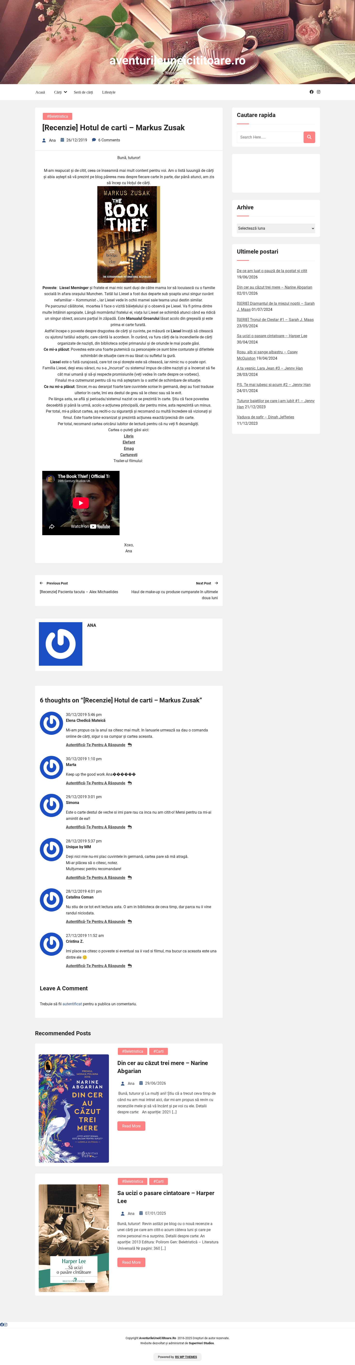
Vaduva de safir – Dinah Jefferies (265, 417)
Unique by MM (78, 847)
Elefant (129, 442)
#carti (158, 1051)
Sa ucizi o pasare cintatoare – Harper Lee (165, 1197)
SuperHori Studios (201, 1343)
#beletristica (57, 116)
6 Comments (109, 140)
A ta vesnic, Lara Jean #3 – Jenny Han (270, 368)
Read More (131, 1126)
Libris (129, 436)
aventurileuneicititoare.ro (177, 60)
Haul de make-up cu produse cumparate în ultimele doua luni (174, 595)
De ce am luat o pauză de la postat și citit (272, 271)
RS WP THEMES (186, 1357)
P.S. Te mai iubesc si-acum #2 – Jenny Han (274, 384)
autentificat (72, 1004)
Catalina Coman (79, 897)
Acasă (40, 92)
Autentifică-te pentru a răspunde (95, 745)
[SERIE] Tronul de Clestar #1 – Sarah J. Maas (275, 319)
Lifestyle (108, 92)
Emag (129, 448)
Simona (72, 802)
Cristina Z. (75, 941)
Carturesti (128, 455)
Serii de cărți (83, 92)
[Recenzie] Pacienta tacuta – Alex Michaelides (79, 592)
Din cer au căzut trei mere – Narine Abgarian (162, 1067)
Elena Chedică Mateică (86, 720)
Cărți (58, 92)
